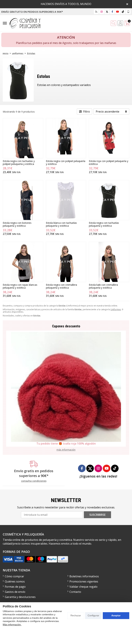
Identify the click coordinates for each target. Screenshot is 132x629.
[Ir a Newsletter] (96, 11)
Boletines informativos (84, 576)
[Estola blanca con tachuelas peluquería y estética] (66, 200)
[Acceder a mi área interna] (120, 23)
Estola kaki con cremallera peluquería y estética (103, 286)
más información (66, 449)
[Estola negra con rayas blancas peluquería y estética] (23, 262)
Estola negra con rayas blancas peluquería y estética (20, 286)
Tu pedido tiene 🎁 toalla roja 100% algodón (66, 443)
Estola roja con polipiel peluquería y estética (108, 162)
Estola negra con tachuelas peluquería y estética (104, 224)
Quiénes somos (15, 581)
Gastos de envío (15, 592)
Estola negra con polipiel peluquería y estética (65, 162)
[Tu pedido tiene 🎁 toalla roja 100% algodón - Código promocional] (66, 387)
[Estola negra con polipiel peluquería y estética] (66, 138)
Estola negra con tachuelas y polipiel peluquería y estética (19, 162)
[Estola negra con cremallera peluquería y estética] (66, 262)
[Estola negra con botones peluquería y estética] (23, 200)
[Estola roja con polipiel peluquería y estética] (109, 138)
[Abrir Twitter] (107, 11)
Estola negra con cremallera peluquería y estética (61, 286)
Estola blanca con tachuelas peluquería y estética (61, 224)
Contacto (75, 592)
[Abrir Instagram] (102, 11)
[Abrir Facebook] (112, 11)
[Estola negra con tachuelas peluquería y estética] (109, 200)
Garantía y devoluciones (20, 597)
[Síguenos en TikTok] (123, 11)
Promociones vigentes (83, 581)
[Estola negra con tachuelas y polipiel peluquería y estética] (23, 138)
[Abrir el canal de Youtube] (117, 11)
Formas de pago (15, 587)
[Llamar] (128, 11)
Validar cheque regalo (83, 587)
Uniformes (116, 309)
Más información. (12, 624)
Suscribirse (97, 515)
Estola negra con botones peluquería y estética (17, 224)
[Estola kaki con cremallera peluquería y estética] (109, 262)
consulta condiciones (33, 481)
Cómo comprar (14, 576)
